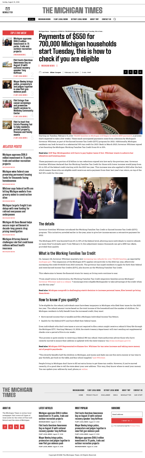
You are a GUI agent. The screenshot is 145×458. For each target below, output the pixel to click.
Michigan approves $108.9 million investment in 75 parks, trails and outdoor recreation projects (23, 45)
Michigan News (19, 55)
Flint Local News (20, 76)
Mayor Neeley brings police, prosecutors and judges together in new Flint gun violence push (23, 86)
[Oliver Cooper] (41, 72)
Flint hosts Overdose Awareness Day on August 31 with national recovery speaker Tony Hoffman (23, 66)
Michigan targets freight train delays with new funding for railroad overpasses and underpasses (17, 210)
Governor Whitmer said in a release (55, 282)
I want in (126, 421)
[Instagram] (10, 426)
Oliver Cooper (55, 72)
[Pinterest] (135, 72)
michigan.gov (45, 262)
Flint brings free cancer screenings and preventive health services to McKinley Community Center (23, 107)
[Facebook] (126, 72)
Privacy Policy (135, 426)
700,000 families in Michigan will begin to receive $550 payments (102, 136)
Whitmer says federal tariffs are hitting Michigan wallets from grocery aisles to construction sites (18, 193)
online (84, 369)
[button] (114, 19)
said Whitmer (99, 357)
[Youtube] (22, 426)
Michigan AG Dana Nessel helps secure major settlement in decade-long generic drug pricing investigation (17, 227)
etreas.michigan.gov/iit (120, 340)
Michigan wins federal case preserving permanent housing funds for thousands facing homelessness (17, 176)
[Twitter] (130, 72)
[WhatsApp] (140, 72)
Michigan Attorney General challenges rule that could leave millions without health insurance (18, 244)
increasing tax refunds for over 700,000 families (105, 259)
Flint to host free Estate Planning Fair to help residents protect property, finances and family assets (23, 128)
